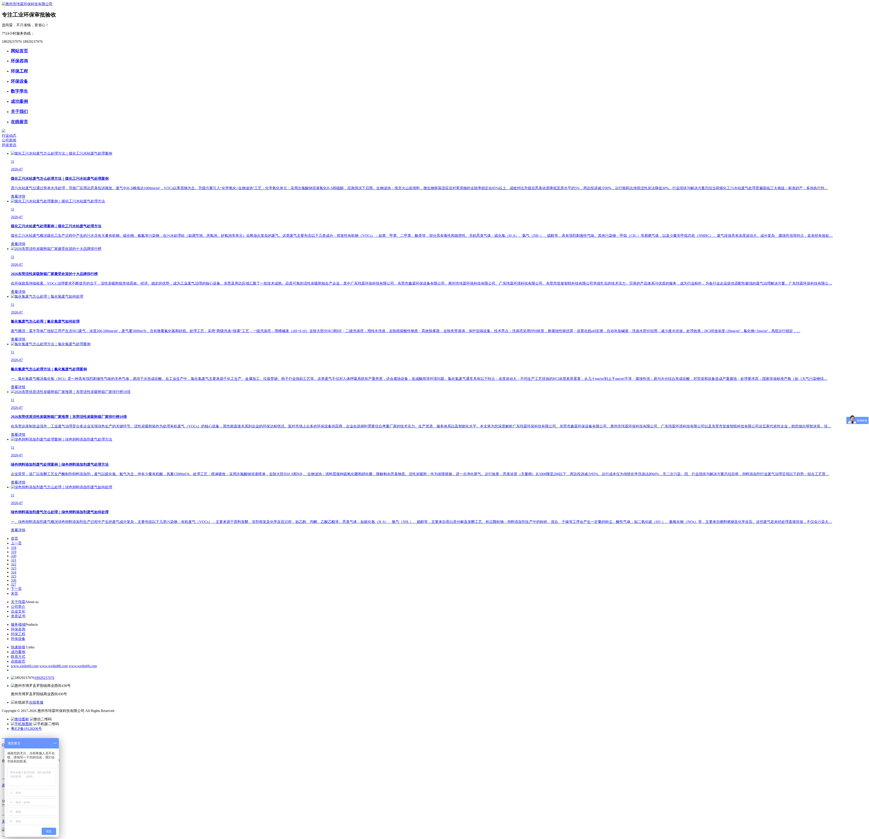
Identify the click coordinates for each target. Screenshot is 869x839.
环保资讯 (9, 145)
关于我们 (19, 111)
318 (13, 548)
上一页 (16, 543)
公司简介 (18, 607)
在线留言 (19, 121)
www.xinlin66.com (24, 666)
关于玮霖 (18, 602)
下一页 (16, 589)
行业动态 (9, 135)
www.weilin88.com (53, 666)
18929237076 (44, 678)
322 (13, 564)
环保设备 (19, 81)
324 (13, 572)
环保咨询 (19, 60)
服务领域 (18, 624)
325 (13, 576)
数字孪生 (19, 91)
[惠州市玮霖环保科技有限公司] (27, 4)
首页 (14, 538)
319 (13, 552)
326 (13, 580)
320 (13, 556)
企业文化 (18, 611)
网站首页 (19, 50)
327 (13, 584)
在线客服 (36, 702)
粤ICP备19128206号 (26, 729)
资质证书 (18, 616)
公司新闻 (9, 140)
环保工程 (19, 71)
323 (13, 568)
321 (13, 560)
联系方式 (18, 657)
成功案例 (19, 101)
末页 (14, 593)
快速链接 (18, 647)
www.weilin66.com (83, 666)
